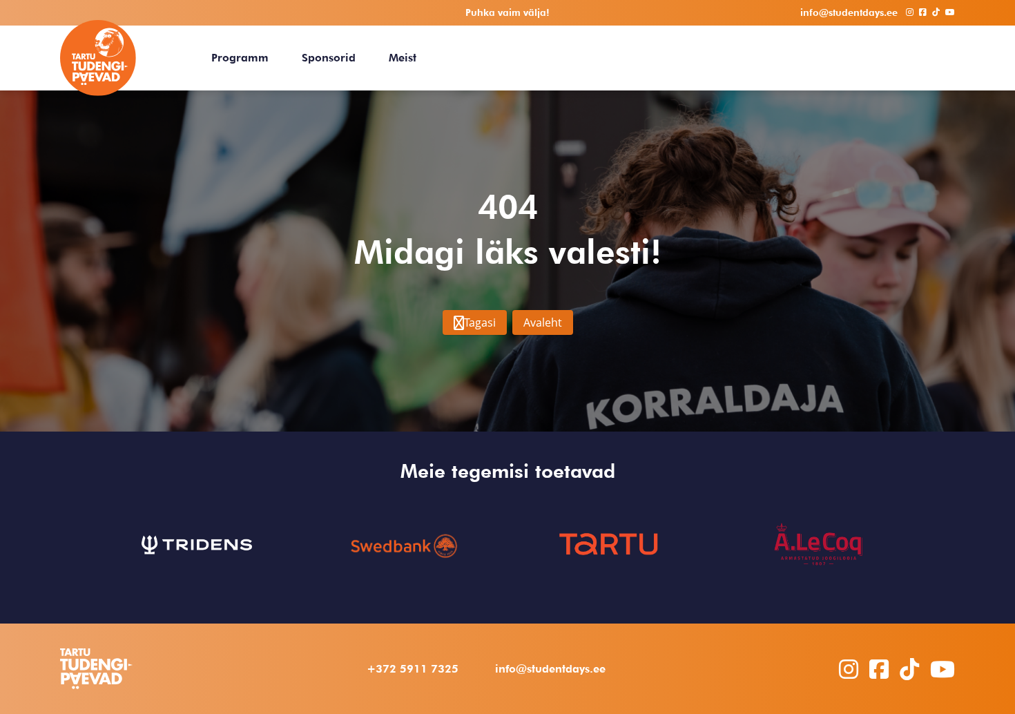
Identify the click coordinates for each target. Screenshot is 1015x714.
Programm (240, 57)
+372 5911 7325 (412, 668)
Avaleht (542, 322)
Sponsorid (329, 57)
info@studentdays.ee (550, 668)
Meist (402, 57)
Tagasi (480, 322)
